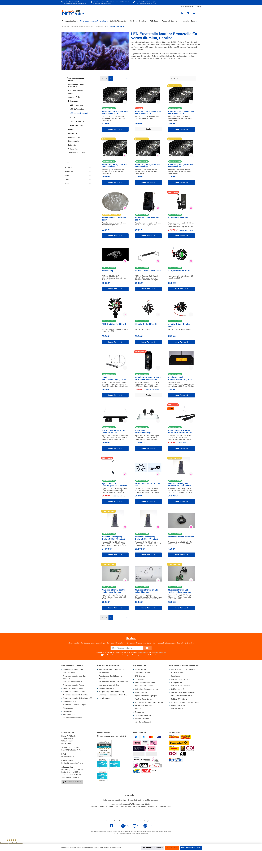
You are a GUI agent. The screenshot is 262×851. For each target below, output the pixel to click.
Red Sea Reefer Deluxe (143, 699)
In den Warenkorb (115, 129)
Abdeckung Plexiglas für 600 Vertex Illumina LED (147, 165)
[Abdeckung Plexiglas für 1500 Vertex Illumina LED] (148, 95)
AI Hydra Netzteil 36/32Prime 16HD (147, 219)
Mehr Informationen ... (116, 847)
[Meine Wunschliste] (188, 13)
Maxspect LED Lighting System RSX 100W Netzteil (179, 485)
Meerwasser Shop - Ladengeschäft (111, 669)
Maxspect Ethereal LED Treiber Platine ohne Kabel (179, 591)
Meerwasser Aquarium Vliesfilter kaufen (185, 702)
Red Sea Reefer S (177, 689)
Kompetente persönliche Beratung (111, 691)
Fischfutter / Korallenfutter (72, 718)
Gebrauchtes (73, 149)
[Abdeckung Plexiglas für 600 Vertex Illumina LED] (148, 148)
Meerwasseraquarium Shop (73, 669)
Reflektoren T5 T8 (76, 125)
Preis (67, 183)
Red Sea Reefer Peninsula (180, 686)
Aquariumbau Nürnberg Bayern (146, 696)
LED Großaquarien (77, 109)
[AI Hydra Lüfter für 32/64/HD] (115, 308)
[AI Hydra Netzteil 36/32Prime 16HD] (148, 201)
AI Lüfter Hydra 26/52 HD (146, 324)
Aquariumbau (104, 673)
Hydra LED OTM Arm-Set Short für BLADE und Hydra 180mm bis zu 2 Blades (180, 431)
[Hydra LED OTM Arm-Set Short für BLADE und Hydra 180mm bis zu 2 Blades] (181, 414)
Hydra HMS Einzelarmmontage (143, 431)
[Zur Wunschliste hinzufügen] (125, 102)
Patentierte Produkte (106, 688)
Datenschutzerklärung (136, 800)
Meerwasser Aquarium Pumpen (74, 705)
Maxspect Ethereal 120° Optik (181, 537)
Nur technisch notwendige (153, 847)
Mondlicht (73, 117)
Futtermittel (72, 145)
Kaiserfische (67, 711)
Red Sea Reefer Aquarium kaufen (183, 692)
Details (148, 129)
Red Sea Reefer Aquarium (72, 682)
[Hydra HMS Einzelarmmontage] (148, 414)
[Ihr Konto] (194, 13)
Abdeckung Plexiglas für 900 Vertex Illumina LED (180, 165)
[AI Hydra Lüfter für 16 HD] (181, 254)
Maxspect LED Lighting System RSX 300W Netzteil (146, 538)
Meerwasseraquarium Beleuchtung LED (77, 698)
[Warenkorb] (199, 12)
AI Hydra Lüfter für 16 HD (179, 271)
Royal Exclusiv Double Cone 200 (183, 669)
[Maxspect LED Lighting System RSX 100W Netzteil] (181, 467)
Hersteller (68, 167)
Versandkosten (125, 831)
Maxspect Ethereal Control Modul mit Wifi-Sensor (113, 591)
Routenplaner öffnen (73, 782)
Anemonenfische (69, 714)
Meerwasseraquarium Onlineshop (75, 79)
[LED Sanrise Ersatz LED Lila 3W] (148, 467)
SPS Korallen (140, 676)
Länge (67, 179)
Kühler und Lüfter (141, 692)
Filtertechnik (72, 133)
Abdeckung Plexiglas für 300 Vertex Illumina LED (114, 165)
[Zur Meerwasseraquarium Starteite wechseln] (83, 13)
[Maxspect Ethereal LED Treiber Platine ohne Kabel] (181, 574)
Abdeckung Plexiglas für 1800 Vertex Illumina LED (181, 112)
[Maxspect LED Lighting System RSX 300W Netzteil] (148, 520)
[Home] (63, 21)
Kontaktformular (104, 698)
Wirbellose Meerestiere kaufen (146, 682)
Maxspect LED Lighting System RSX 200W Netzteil (113, 538)
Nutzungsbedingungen (159, 652)
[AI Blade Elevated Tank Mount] (148, 254)
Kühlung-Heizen (74, 137)
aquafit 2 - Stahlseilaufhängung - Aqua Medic (114, 378)
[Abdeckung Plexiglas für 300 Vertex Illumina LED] (115, 148)
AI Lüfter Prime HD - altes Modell (179, 325)
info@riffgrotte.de (67, 756)
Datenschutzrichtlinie (144, 652)
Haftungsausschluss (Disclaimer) (115, 800)
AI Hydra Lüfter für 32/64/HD (114, 324)
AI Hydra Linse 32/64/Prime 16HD (114, 219)
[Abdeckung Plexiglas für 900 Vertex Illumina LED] (181, 148)
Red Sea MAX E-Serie (179, 699)
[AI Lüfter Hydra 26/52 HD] (148, 308)
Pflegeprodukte (73, 141)
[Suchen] (182, 13)
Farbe (67, 175)
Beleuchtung (73, 101)
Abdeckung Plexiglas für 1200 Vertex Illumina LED (115, 112)
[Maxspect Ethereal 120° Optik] (181, 520)
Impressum (155, 800)
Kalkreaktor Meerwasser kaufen (146, 689)
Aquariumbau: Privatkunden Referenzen (113, 682)
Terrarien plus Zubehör (76, 153)
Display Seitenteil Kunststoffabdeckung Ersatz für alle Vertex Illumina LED (180, 378)
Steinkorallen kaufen (142, 673)
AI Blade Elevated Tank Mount (148, 271)
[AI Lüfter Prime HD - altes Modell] (181, 308)
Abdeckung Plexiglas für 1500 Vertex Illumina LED (148, 112)
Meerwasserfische (69, 701)
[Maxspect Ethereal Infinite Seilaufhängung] (148, 574)
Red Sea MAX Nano (178, 709)
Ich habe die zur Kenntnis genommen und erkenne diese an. (132, 655)
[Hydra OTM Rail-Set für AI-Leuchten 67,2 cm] (115, 414)
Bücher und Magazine (143, 715)
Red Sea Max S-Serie (178, 705)
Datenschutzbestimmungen (120, 655)
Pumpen (71, 129)
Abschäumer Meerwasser (144, 686)
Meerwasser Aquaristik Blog (109, 685)
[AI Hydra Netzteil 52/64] (181, 201)
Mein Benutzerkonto (187, 6)
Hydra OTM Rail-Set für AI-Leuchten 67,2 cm (113, 431)
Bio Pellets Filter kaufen (143, 705)
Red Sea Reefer (69, 673)
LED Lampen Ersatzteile (79, 113)
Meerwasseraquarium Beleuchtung (76, 695)
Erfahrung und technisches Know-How (113, 695)
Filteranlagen (68, 708)
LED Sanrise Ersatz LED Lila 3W (147, 485)
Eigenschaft (69, 171)
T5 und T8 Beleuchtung (78, 121)
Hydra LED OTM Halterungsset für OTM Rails (114, 485)
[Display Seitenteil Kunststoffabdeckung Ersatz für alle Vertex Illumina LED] (181, 361)
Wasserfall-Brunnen (142, 719)
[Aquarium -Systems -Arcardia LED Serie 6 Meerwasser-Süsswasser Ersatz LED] (148, 361)
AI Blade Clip (107, 271)
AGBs (147, 800)
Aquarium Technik (74, 97)
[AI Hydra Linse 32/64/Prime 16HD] (115, 201)
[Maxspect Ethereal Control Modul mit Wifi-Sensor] (115, 574)
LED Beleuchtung (76, 105)
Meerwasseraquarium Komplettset (76, 86)
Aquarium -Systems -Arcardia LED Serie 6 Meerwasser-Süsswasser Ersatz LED (148, 378)
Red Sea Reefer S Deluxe (180, 679)
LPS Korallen (140, 679)
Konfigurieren (172, 847)
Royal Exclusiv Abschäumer (73, 688)
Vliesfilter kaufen (177, 673)
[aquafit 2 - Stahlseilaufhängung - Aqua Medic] (115, 361)
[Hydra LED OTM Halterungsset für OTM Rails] (115, 467)
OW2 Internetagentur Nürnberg (140, 804)
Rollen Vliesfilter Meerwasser (181, 696)
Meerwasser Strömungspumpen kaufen (149, 702)
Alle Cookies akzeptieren (190, 847)
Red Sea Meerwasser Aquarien (76, 92)
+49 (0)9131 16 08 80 (72, 747)
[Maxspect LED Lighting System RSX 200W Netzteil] (115, 520)
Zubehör (138, 709)
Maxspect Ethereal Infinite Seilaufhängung (146, 591)
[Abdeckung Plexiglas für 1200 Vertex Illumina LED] (115, 95)
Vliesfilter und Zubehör (143, 722)
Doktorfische (175, 676)
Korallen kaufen (140, 669)
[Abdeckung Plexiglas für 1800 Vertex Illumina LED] (181, 95)
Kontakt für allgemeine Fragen (72, 763)
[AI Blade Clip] (115, 254)
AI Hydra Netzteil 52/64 (178, 218)
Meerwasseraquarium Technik (74, 685)
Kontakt (198, 6)
